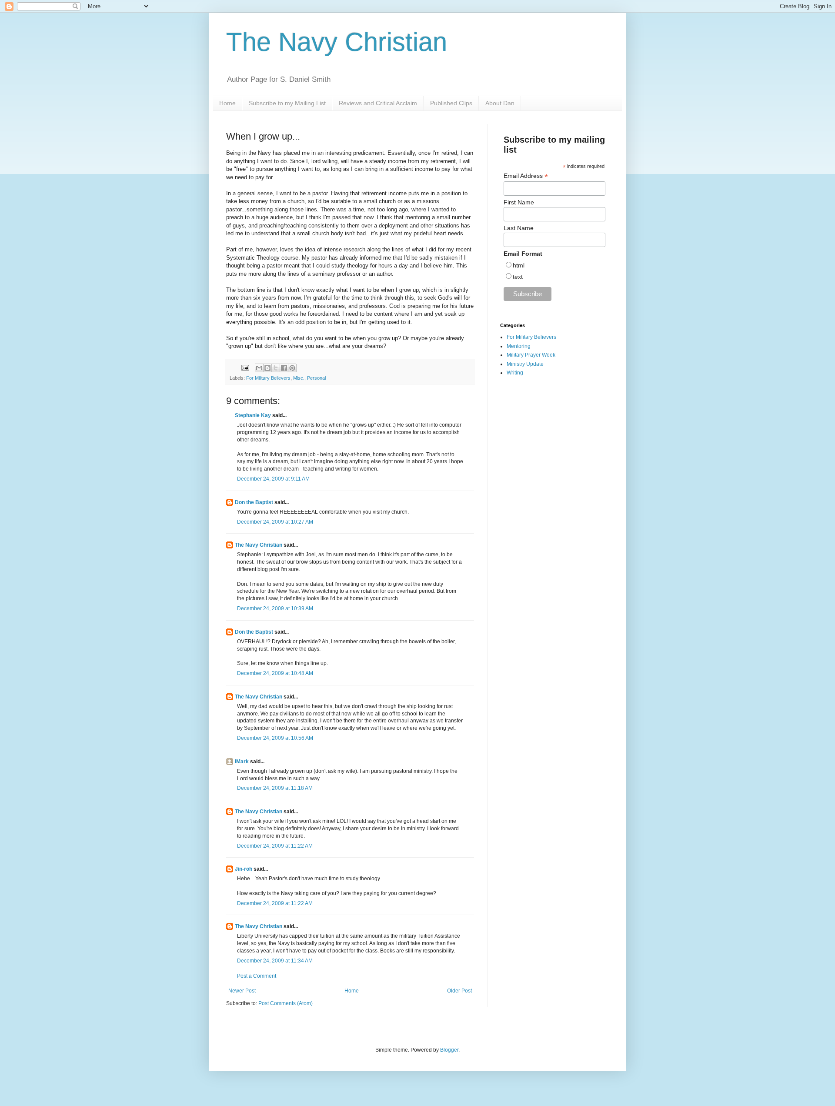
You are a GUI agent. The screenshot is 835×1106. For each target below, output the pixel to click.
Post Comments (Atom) (285, 1003)
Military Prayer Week (531, 355)
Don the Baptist (254, 502)
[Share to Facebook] (284, 368)
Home (227, 103)
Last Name (519, 227)
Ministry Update (525, 364)
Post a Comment (256, 976)
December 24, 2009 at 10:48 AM (275, 673)
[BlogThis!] (267, 368)
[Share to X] (275, 368)
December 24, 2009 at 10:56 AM (275, 738)
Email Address (526, 176)
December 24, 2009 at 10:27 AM (275, 522)
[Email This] (259, 368)
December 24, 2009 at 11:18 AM (275, 788)
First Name (519, 202)
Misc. (298, 378)
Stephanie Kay (253, 415)
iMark (242, 761)
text (518, 276)
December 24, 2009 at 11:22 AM (275, 846)
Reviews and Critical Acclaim (378, 103)
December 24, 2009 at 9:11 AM (273, 479)
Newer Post (242, 991)
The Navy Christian (336, 42)
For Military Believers (268, 378)
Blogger (449, 1050)
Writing (515, 373)
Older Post (459, 991)
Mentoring (519, 346)
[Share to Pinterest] (292, 368)
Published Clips (451, 103)
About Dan (499, 103)
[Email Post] (244, 367)
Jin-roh (243, 869)
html (518, 265)
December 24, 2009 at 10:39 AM (275, 608)
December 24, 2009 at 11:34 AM (275, 961)
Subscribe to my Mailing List (287, 103)
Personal (316, 378)
